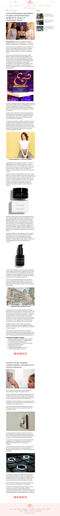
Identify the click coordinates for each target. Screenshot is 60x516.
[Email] (26, 354)
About (11, 509)
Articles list (15, 10)
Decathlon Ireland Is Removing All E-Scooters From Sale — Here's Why (48, 15)
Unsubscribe (48, 509)
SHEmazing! (31, 510)
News (7, 10)
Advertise (15, 509)
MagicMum (26, 510)
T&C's (43, 509)
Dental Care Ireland (31, 8)
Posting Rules (25, 509)
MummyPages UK (38, 510)
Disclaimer (20, 509)
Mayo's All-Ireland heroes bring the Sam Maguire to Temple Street (49, 21)
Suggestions (39, 509)
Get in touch (20, 510)
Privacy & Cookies (32, 509)
